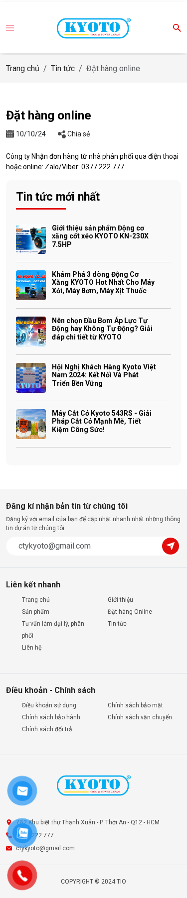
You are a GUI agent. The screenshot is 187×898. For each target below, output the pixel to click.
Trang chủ (22, 68)
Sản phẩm (35, 611)
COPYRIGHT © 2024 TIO (93, 881)
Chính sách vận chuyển (140, 717)
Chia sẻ (78, 134)
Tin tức (63, 68)
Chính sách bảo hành (51, 717)
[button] (10, 27)
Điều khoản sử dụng (49, 705)
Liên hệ (31, 647)
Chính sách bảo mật (135, 705)
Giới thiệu (120, 599)
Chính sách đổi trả (47, 729)
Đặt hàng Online (130, 611)
